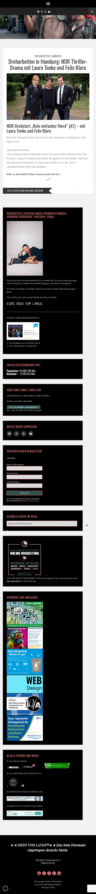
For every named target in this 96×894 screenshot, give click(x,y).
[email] (49, 11)
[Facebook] (38, 11)
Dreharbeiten (42, 56)
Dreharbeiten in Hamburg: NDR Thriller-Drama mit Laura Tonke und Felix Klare (48, 64)
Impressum (52, 860)
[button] (5, 888)
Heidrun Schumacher (53, 882)
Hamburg (56, 56)
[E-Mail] (39, 873)
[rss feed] (45, 11)
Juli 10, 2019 (12, 190)
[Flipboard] (49, 873)
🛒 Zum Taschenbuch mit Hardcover (21, 346)
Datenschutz (48, 863)
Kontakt (40, 860)
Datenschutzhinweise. (30, 501)
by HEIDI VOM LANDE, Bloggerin (30, 190)
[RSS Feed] (44, 873)
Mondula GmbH (48, 887)
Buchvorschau (28, 338)
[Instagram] (42, 11)
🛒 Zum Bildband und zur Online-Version (23, 343)
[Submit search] (8, 530)
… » (48, 178)
